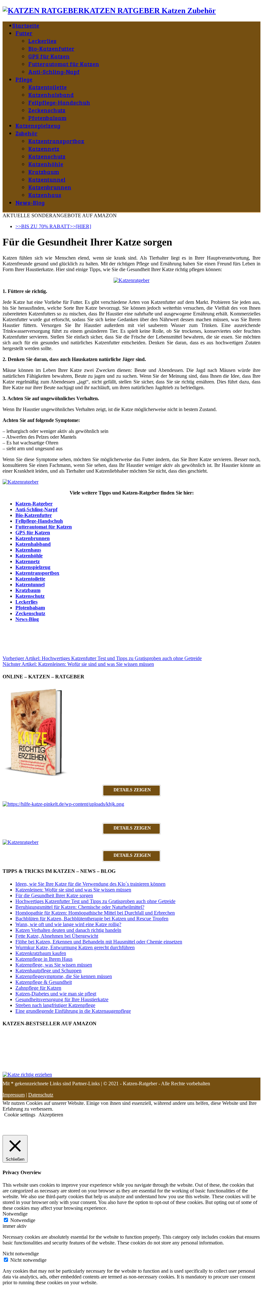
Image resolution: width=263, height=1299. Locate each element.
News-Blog (30, 202)
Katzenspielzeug (37, 125)
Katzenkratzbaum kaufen (40, 953)
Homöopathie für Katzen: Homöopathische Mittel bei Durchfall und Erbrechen (95, 913)
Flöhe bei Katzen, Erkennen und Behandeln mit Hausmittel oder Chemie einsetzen (98, 941)
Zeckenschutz (46, 110)
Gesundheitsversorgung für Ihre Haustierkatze (61, 999)
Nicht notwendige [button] (21, 1253)
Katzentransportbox (56, 141)
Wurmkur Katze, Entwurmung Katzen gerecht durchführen (75, 947)
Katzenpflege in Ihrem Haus (43, 959)
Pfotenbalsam (47, 118)
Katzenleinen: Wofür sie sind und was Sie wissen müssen (78, 664)
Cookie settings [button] (19, 1114)
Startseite (25, 25)
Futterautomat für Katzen (63, 64)
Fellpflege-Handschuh (59, 102)
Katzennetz (43, 148)
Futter (23, 33)
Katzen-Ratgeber (34, 503)
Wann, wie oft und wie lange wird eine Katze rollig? (68, 924)
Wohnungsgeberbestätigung (198, 630)
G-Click (160, 630)
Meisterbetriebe (83, 630)
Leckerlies (42, 41)
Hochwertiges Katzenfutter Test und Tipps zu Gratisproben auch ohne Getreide (102, 658)
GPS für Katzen (49, 56)
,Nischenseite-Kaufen (43, 630)
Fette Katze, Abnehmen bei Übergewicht (56, 936)
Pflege (23, 79)
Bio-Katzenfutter (51, 48)
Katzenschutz (46, 156)
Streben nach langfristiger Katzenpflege (55, 1005)
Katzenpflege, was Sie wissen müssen (53, 965)
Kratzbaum (43, 172)
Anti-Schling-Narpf (36, 509)
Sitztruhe (12, 630)
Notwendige (22, 1220)
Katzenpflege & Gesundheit (43, 982)
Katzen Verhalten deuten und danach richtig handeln (68, 930)
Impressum (14, 1094)
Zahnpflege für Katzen (38, 988)
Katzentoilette (47, 87)
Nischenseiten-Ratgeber (125, 630)
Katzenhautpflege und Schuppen (48, 970)
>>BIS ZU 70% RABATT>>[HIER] (53, 226)
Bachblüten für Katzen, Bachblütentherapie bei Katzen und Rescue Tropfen (91, 918)
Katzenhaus (44, 195)
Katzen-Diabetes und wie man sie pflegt (55, 993)
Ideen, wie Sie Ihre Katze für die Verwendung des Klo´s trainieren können (90, 884)
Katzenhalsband (51, 95)
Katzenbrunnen (49, 187)
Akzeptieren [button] (50, 1114)
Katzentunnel (46, 179)
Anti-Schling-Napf (54, 71)
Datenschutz (40, 1094)
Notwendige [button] (15, 1214)
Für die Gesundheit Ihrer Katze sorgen (54, 895)
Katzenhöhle (45, 164)
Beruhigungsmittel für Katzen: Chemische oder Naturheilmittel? (79, 907)
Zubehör (26, 133)
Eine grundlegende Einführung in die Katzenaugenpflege (73, 1011)
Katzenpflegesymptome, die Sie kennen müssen (63, 976)
